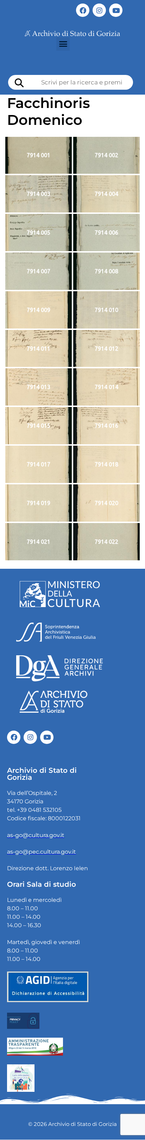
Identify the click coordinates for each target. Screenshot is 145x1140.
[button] (63, 44)
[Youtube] (115, 10)
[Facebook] (82, 10)
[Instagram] (99, 10)
